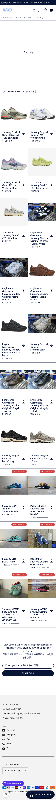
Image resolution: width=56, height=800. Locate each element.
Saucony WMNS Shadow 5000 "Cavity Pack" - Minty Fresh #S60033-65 (14, 599)
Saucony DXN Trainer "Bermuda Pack (14, 494)
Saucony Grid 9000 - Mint (14, 547)
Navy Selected (26, 792)
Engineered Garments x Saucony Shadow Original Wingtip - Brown (14, 390)
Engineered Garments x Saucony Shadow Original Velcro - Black (14, 334)
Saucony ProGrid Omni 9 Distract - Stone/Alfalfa (14, 120)
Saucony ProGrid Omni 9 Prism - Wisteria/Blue (14, 170)
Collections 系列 (23, 17)
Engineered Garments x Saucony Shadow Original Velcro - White (14, 279)
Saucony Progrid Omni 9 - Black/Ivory (14, 443)
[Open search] (34, 10)
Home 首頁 (7, 17)
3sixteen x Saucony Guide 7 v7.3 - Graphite (14, 223)
